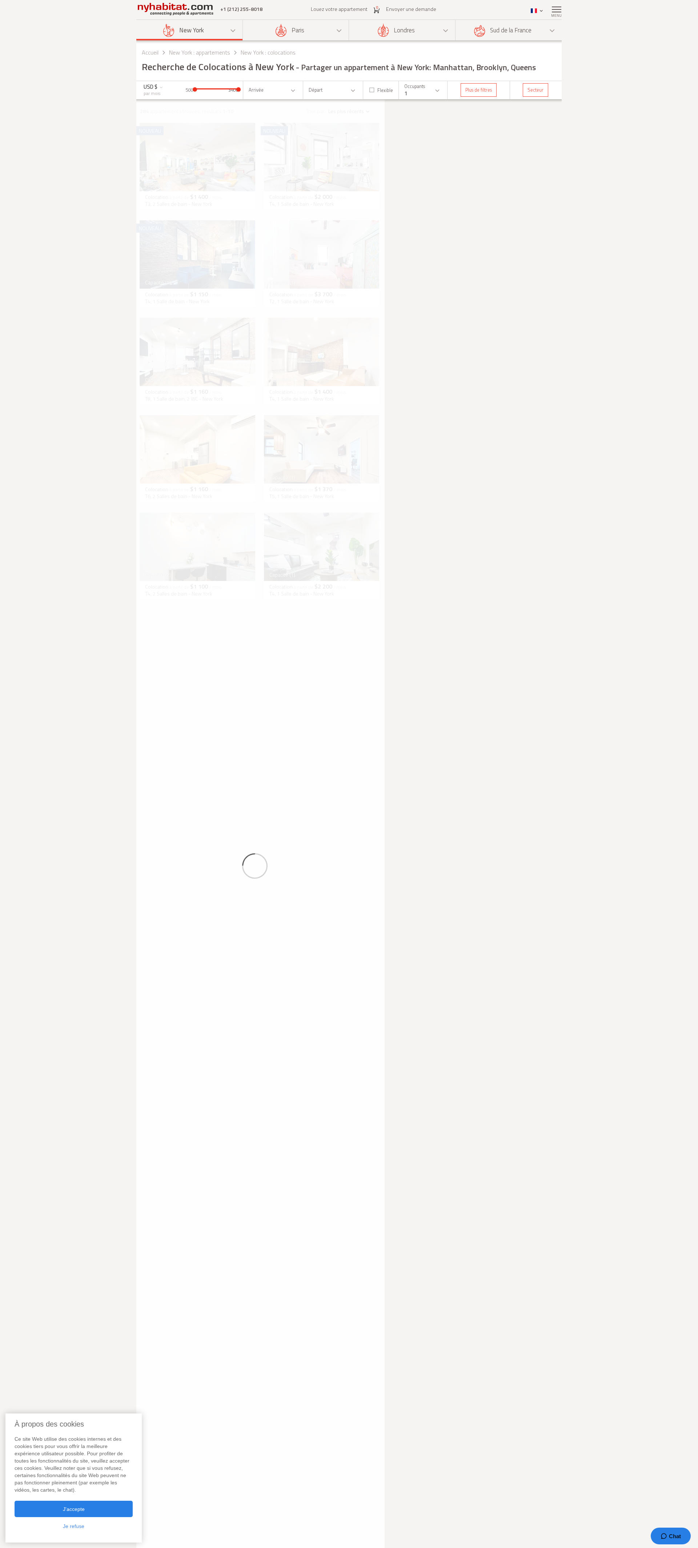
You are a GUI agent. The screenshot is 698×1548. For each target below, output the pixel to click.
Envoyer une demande (411, 9)
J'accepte (74, 1509)
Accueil (150, 52)
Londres (404, 30)
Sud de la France (510, 30)
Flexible (385, 90)
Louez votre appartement (339, 9)
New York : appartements (199, 52)
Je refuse (73, 1526)
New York (191, 30)
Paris (298, 30)
